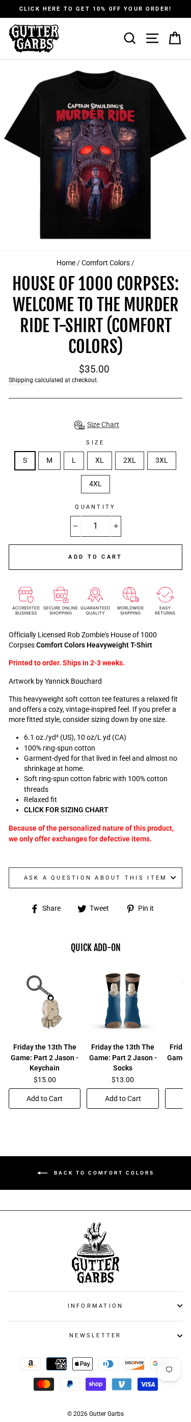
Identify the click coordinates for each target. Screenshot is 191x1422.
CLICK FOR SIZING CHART (66, 810)
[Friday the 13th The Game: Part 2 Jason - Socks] (122, 1002)
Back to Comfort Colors (102, 1173)
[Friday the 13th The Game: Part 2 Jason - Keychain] (44, 1002)
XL (99, 460)
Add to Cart (44, 1098)
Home (66, 263)
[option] (95, 9)
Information (96, 1306)
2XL (129, 460)
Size (95, 442)
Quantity (95, 507)
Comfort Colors (105, 263)
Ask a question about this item (96, 878)
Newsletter (95, 1335)
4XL (95, 484)
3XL (161, 460)
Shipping (21, 380)
